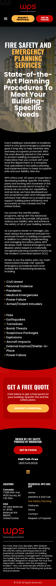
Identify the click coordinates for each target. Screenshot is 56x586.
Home (31, 492)
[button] (6, 18)
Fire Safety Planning (39, 501)
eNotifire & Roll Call (39, 497)
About (31, 509)
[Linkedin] (28, 471)
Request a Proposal (39, 518)
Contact (33, 514)
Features (33, 505)
